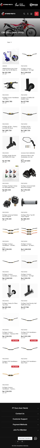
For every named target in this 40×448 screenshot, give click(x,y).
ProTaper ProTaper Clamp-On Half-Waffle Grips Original (10, 186)
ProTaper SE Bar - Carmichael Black (26, 127)
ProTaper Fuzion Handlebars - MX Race (10, 98)
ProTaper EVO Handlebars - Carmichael (29, 333)
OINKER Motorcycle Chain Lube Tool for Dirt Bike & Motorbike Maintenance (9, 69)
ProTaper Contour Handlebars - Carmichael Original (9, 275)
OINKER (4, 66)
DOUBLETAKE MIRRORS (28, 153)
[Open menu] (37, 14)
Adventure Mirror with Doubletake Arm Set (27, 156)
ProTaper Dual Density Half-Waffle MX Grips (29, 304)
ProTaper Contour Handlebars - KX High (27, 69)
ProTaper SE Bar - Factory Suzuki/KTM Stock (9, 127)
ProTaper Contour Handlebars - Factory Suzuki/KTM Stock (8, 388)
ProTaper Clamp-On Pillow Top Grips (9, 304)
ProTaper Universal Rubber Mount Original (10, 215)
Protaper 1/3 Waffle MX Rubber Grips (27, 98)
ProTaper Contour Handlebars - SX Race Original (27, 244)
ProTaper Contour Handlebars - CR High (27, 275)
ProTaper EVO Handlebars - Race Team (29, 362)
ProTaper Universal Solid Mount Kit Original (28, 186)
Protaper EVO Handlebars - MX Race (10, 362)
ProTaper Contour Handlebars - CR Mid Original (8, 244)
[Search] (24, 14)
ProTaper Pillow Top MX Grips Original (28, 215)
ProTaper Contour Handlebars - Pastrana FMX (10, 333)
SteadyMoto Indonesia (22, 445)
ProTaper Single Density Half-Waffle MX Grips (9, 156)
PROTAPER (24, 66)
